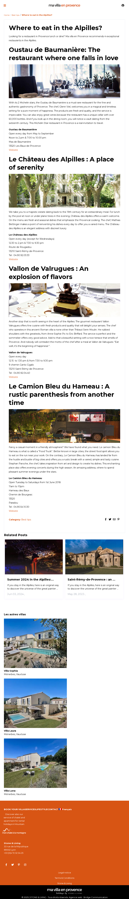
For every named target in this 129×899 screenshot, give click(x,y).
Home (6, 15)
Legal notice (64, 872)
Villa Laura (10, 731)
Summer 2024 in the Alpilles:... (30, 579)
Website (13, 150)
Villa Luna (9, 790)
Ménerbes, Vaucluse (15, 674)
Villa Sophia (11, 671)
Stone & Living (64, 883)
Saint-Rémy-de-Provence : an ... (91, 579)
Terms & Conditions (64, 878)
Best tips (15, 15)
